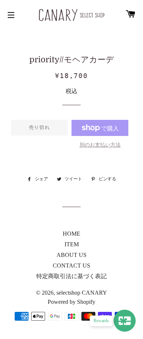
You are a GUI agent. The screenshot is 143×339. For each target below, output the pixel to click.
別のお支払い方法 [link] (100, 145)
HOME (71, 234)
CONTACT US (71, 265)
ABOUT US (71, 255)
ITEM (72, 244)
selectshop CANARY (81, 293)
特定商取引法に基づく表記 (71, 276)
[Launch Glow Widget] (125, 321)
